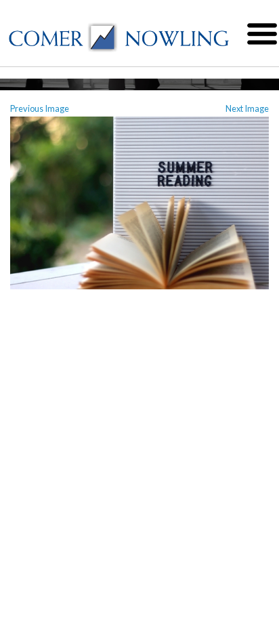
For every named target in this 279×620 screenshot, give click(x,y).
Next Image (247, 108)
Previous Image (39, 108)
